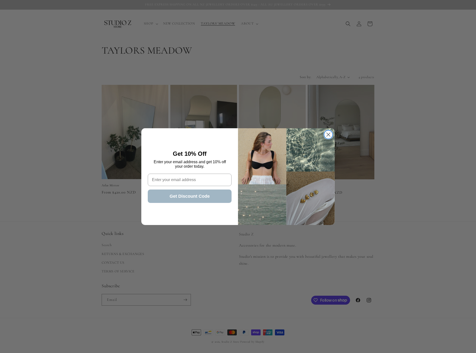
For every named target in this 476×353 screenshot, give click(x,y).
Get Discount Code (190, 196)
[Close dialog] (328, 134)
